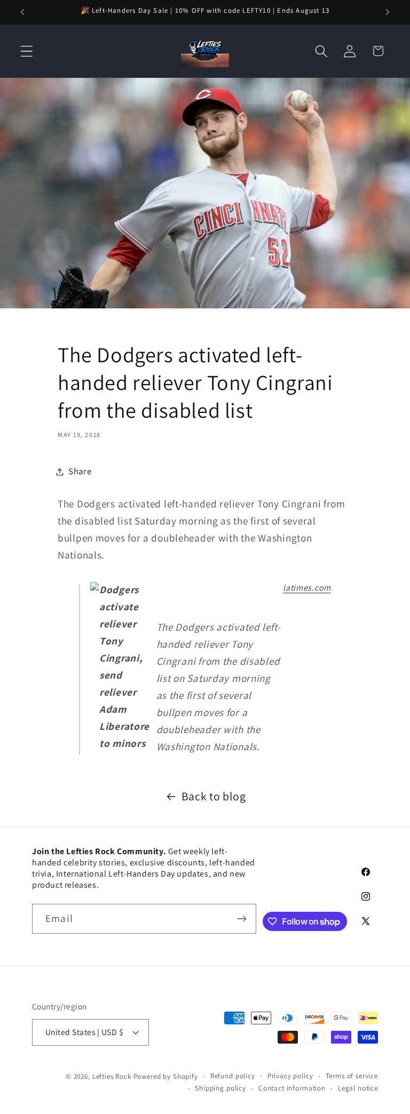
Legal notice (358, 1088)
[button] (27, 51)
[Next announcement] (387, 12)
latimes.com (307, 587)
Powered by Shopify (165, 1076)
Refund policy (232, 1075)
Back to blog (214, 796)
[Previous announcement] (22, 12)
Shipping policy (220, 1088)
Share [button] (80, 471)
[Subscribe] (241, 919)
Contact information (292, 1088)
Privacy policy (290, 1075)
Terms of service (352, 1075)
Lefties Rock (111, 1076)
